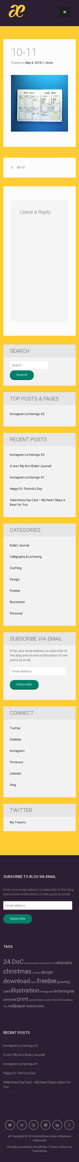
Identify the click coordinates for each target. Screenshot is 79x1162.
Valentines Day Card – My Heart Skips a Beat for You (37, 502)
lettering (61, 991)
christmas (17, 971)
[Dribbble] (22, 1125)
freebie (46, 981)
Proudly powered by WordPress (27, 1146)
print (22, 999)
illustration (25, 990)
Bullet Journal (19, 545)
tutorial (56, 999)
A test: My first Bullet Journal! (30, 466)
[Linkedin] (57, 1125)
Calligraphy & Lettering (25, 556)
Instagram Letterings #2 (27, 414)
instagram (46, 991)
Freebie (15, 590)
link (72, 991)
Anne (49, 62)
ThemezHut (39, 1151)
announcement (31, 963)
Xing (13, 785)
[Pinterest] (45, 1125)
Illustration (17, 602)
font (33, 982)
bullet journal (47, 963)
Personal (16, 613)
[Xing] (69, 1125)
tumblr (48, 1000)
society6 (33, 1000)
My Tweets (18, 822)
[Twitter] (10, 1125)
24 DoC (13, 961)
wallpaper (16, 1006)
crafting (36, 972)
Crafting (16, 568)
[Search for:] (29, 365)
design (47, 972)
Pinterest (16, 762)
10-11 (20, 167)
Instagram (17, 751)
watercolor (35, 1006)
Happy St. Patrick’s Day (26, 488)
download (16, 981)
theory (41, 1000)
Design (15, 579)
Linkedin (15, 773)
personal (9, 999)
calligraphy (63, 962)
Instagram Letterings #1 (27, 477)
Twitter (15, 728)
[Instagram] (34, 1125)
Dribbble (15, 739)
